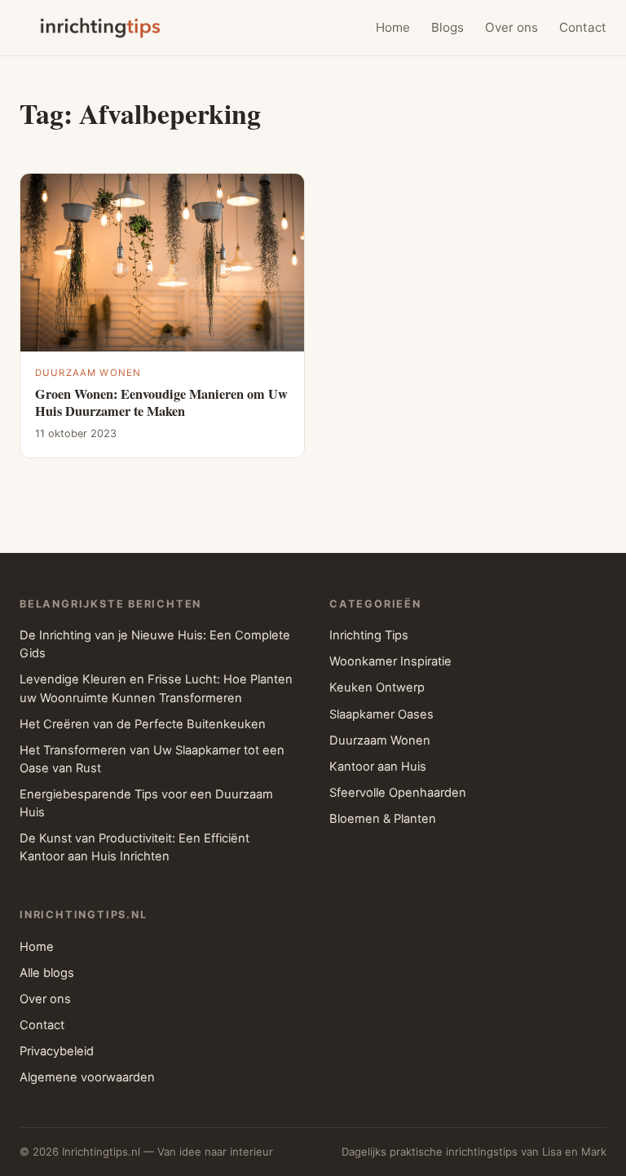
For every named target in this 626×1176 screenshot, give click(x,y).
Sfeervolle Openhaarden (397, 792)
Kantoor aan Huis (377, 766)
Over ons (511, 27)
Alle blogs (47, 973)
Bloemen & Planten (382, 818)
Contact (582, 27)
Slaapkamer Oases (381, 714)
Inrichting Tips (368, 635)
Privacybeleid (57, 1051)
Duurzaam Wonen (88, 372)
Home (393, 27)
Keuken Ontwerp (377, 687)
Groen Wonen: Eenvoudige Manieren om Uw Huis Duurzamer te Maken (161, 402)
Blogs (447, 27)
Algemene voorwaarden (87, 1077)
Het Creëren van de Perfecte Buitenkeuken (143, 724)
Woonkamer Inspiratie (390, 661)
